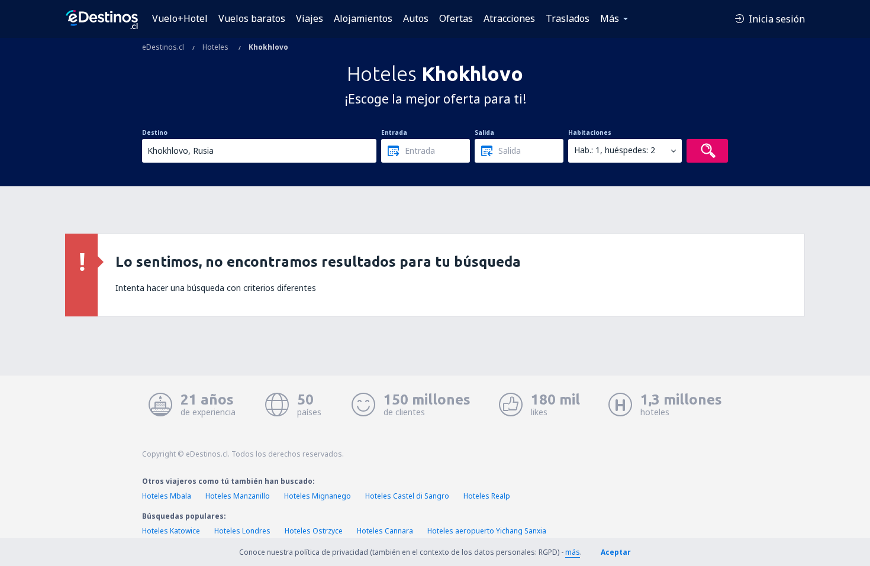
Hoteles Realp (486, 496)
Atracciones (509, 18)
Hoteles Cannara (385, 531)
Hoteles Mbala (166, 496)
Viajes (309, 18)
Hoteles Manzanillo (237, 496)
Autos (415, 18)
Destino (154, 132)
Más (609, 18)
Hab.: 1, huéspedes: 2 (614, 150)
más (572, 552)
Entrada (394, 132)
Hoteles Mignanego (317, 496)
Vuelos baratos (251, 18)
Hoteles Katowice (171, 531)
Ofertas (456, 18)
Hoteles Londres (242, 531)
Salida (484, 132)
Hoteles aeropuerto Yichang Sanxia (486, 531)
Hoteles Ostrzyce (314, 531)
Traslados (567, 18)
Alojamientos (363, 18)
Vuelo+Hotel (180, 18)
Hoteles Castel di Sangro (407, 496)
